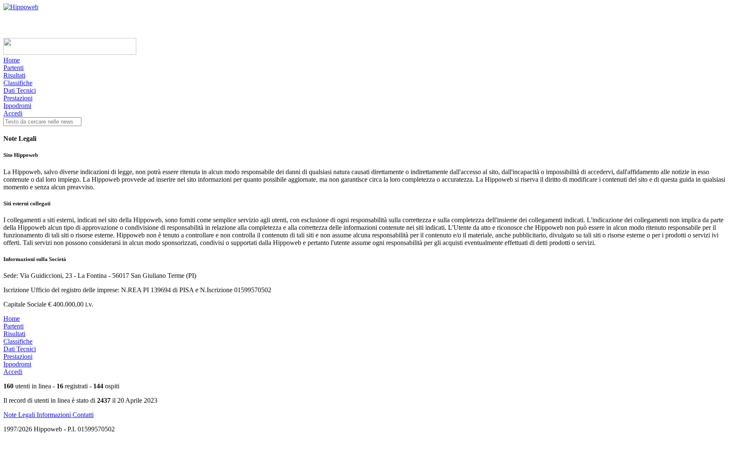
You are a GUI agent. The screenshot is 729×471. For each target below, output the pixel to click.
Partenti (13, 67)
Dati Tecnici (19, 90)
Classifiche (17, 82)
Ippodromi (17, 105)
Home (11, 60)
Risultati (14, 75)
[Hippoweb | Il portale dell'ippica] (20, 7)
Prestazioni (17, 98)
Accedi (12, 113)
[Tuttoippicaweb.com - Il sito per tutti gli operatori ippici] (69, 52)
